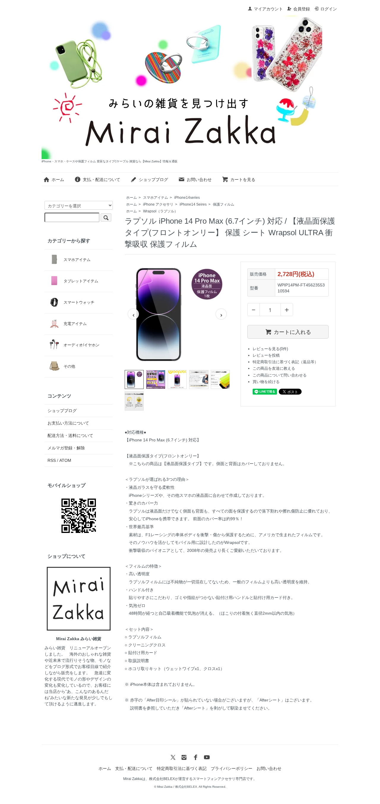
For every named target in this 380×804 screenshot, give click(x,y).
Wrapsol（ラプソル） (160, 211)
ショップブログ (153, 179)
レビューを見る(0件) (270, 349)
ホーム (58, 179)
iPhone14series (187, 198)
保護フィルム (223, 204)
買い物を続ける (266, 381)
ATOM (65, 460)
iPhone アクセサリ (158, 204)
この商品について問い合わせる (280, 375)
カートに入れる (292, 331)
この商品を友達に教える (274, 368)
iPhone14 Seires (193, 204)
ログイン (328, 9)
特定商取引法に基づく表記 (182, 768)
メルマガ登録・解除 (66, 448)
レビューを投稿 (266, 355)
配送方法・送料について (70, 435)
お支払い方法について (68, 423)
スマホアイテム (155, 198)
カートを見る (242, 179)
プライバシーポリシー (231, 768)
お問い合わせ (199, 179)
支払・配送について (101, 179)
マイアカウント (268, 9)
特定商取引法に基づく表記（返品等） (285, 362)
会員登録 (301, 9)
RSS (52, 460)
